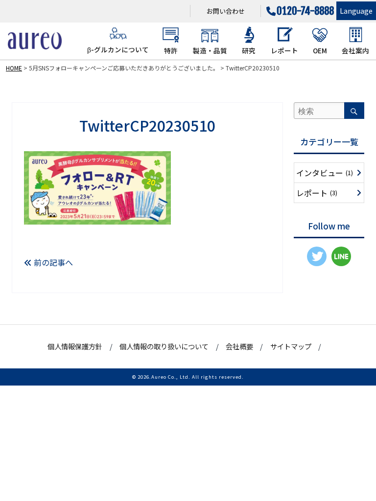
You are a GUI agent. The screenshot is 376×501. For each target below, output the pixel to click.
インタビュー (324, 173)
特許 (171, 50)
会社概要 (239, 346)
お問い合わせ (226, 11)
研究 (249, 50)
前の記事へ (52, 262)
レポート (284, 50)
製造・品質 (210, 50)
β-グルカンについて (118, 49)
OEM (320, 50)
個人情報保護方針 (74, 346)
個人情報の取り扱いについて (164, 346)
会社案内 (355, 50)
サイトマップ (290, 346)
